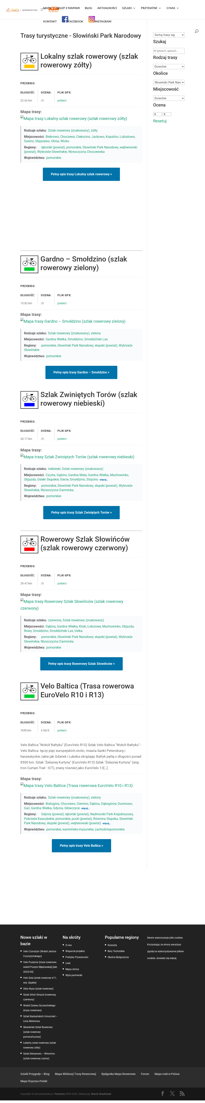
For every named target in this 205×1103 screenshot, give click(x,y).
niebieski (54, 469)
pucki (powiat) (82, 819)
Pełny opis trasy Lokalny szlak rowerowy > (81, 174)
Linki (67, 963)
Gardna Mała (77, 475)
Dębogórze (108, 804)
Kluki (82, 626)
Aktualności (107, 8)
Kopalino (112, 137)
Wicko (64, 141)
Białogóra (52, 804)
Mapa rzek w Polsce (167, 1074)
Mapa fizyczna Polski (33, 1081)
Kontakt (50, 21)
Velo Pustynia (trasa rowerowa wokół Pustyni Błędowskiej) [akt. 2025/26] (40, 967)
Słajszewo (42, 141)
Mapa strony (72, 969)
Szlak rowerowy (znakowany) (68, 130)
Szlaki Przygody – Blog (34, 1074)
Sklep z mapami (68, 8)
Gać (27, 808)
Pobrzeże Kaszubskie (39, 819)
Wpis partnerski (73, 975)
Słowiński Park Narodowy (100, 147)
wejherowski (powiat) (86, 823)
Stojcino (92, 479)
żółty (94, 130)
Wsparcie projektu (75, 951)
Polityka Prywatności (76, 957)
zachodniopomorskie (110, 829)
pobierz (62, 100)
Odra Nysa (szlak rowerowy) (38, 988)
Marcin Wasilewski (101, 1094)
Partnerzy (60, 1094)
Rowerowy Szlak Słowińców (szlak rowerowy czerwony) (85, 543)
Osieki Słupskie (48, 479)
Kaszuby (112, 945)
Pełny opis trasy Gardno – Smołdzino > (81, 372)
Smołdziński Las (96, 339)
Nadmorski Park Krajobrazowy (111, 814)
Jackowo (97, 137)
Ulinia (55, 141)
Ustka (78, 631)
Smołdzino (75, 339)
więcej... (104, 479)
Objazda (30, 479)
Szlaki (127, 8)
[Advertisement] (81, 220)
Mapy (47, 8)
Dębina (51, 626)
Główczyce (72, 808)
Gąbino (62, 475)
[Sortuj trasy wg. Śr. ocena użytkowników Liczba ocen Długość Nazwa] (168, 35)
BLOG (88, 8)
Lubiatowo (127, 137)
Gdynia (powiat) (52, 814)
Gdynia (58, 808)
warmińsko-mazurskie (77, 829)
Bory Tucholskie (116, 951)
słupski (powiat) (106, 345)
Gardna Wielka (56, 339)
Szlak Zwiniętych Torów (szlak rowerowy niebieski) (88, 399)
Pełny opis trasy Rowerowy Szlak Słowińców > (81, 664)
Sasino (29, 141)
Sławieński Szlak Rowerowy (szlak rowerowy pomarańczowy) (38, 1032)
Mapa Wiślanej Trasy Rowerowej (75, 1074)
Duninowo (125, 804)
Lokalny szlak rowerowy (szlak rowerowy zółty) (89, 60)
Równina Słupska (105, 819)
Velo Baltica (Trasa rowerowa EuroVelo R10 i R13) (87, 690)
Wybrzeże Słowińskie (52, 152)
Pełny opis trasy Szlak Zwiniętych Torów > (81, 512)
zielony (96, 333)
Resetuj (160, 121)
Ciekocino (83, 137)
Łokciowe (94, 626)
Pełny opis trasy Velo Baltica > (81, 846)
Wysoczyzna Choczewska (86, 152)
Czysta (50, 475)
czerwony (54, 620)
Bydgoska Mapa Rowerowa (118, 1074)
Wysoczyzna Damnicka (57, 490)
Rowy (28, 631)
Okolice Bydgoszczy (118, 957)
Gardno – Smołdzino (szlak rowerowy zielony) (83, 263)
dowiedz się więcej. (167, 958)
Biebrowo (52, 137)
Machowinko (119, 475)
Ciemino (82, 804)
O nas (171, 8)
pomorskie (73, 147)
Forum (145, 1074)
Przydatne (149, 8)
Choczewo (67, 137)
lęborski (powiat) (53, 147)
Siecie (64, 479)
